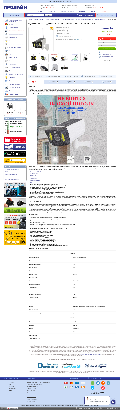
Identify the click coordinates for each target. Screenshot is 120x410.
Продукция (11, 386)
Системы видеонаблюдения (16, 30)
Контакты (93, 11)
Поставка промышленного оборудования (15, 21)
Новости (7, 166)
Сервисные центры (31, 388)
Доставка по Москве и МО (107, 52)
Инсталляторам (31, 395)
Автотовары (12, 50)
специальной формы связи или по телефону (90, 354)
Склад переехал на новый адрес (12, 179)
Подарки (11, 24)
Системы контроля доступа (16, 34)
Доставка (82, 11)
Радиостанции (12, 64)
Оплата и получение (67, 11)
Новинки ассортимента (10, 176)
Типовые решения (13, 27)
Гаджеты (11, 54)
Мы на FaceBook (108, 388)
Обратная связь (13, 408)
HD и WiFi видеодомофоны (11, 174)
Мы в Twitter (92, 388)
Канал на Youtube (103, 388)
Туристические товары (14, 87)
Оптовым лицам (31, 401)
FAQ (31, 182)
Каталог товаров (14, 15)
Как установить (33, 178)
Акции (104, 11)
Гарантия (29, 392)
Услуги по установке (31, 397)
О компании (11, 382)
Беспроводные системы (15, 47)
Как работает (33, 175)
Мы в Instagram (98, 388)
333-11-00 (69, 7)
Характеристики (34, 173)
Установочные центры (32, 386)
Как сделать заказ (31, 390)
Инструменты (12, 90)
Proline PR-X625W (21, 112)
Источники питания (13, 70)
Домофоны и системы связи (16, 44)
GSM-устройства (13, 60)
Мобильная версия (92, 383)
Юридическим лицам (32, 399)
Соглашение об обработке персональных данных (38, 382)
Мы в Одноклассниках (103, 383)
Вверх (4, 408)
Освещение (12, 77)
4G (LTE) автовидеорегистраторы (12, 171)
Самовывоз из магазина (107, 56)
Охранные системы (14, 40)
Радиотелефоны (13, 57)
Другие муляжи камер (35, 180)
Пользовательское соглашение (34, 384)
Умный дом (11, 80)
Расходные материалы (14, 84)
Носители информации (14, 67)
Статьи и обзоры (12, 388)
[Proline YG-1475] (41, 50)
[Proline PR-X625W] (20, 106)
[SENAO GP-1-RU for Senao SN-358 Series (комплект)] (9, 106)
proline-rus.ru (94, 7)
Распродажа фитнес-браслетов (12, 169)
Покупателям (52, 11)
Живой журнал (108, 383)
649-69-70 (47, 7)
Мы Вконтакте (98, 383)
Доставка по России (106, 54)
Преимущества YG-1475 (35, 171)
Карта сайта (11, 392)
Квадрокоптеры (13, 37)
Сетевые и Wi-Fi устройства (16, 74)
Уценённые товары (13, 94)
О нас (40, 11)
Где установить (33, 177)
